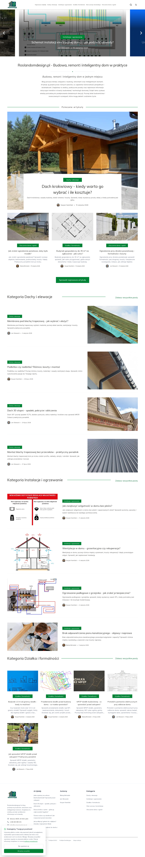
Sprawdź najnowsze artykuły (72, 280)
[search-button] (131, 5)
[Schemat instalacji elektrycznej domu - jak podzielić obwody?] (72, 32)
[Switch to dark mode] (136, 5)
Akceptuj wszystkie (24, 851)
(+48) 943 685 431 (16, 822)
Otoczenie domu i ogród (109, 4)
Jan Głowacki (64, 799)
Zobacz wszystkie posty (126, 297)
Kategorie (91, 791)
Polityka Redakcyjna (65, 840)
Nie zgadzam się (23, 846)
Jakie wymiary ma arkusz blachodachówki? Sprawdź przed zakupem (44, 797)
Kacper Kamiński (65, 802)
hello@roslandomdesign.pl (18, 825)
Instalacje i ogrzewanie (65, 4)
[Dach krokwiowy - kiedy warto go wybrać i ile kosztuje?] (72, 161)
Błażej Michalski (65, 795)
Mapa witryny (77, 840)
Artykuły (37, 791)
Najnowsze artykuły (40, 4)
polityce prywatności (30, 841)
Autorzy (63, 791)
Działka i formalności (79, 4)
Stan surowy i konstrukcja (93, 4)
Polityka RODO (53, 840)
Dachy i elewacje (52, 4)
